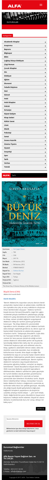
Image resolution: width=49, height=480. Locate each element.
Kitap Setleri (9, 117)
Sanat (6, 136)
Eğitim (6, 79)
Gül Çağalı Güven (19, 249)
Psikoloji (7, 133)
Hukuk (7, 106)
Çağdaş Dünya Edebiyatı (14, 60)
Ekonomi (8, 83)
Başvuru (7, 49)
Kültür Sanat (9, 121)
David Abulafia (10, 299)
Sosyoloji (8, 152)
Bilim (6, 57)
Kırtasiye (7, 110)
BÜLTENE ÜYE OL (33, 424)
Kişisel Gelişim (10, 114)
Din (5, 72)
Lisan (6, 125)
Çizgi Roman (9, 64)
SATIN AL (40, 409)
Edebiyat (7, 76)
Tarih (6, 159)
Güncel (7, 95)
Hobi (6, 98)
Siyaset (7, 148)
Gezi (6, 91)
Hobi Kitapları (9, 102)
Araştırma (8, 45)
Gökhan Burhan (18, 271)
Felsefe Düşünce (10, 87)
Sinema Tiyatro (10, 144)
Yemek (7, 167)
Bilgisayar (8, 53)
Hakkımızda (8, 451)
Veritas (7, 163)
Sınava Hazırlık (10, 140)
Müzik (6, 129)
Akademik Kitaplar (12, 42)
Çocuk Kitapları (10, 68)
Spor (6, 155)
